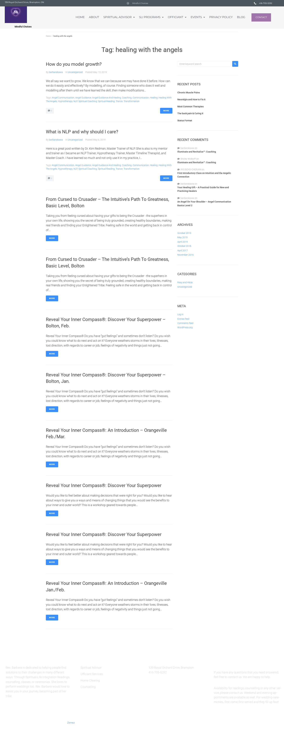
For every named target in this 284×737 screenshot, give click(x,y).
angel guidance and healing (106, 97)
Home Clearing (90, 680)
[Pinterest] (234, 722)
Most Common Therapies (190, 106)
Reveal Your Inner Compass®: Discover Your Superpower (103, 485)
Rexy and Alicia (185, 282)
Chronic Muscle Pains (188, 92)
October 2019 (184, 233)
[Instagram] (242, 722)
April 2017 (182, 250)
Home (48, 36)
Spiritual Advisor (91, 667)
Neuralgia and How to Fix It (191, 99)
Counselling (88, 687)
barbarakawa (56, 72)
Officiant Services (92, 674)
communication (141, 97)
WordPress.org (185, 327)
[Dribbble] (250, 722)
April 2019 (182, 241)
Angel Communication (63, 97)
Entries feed (183, 319)
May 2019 (182, 237)
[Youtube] (258, 722)
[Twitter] (226, 722)
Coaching (127, 97)
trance (119, 101)
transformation (132, 101)
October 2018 (184, 246)
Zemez (71, 722)
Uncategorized (75, 72)
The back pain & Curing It (190, 113)
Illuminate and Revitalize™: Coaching (196, 151)
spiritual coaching (87, 101)
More (166, 111)
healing (154, 97)
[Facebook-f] (218, 722)
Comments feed (185, 323)
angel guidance (83, 97)
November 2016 (185, 254)
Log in (180, 314)
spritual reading (106, 101)
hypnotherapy (65, 101)
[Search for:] (204, 64)
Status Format (184, 120)
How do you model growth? (74, 64)
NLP (75, 101)
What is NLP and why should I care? (82, 131)
